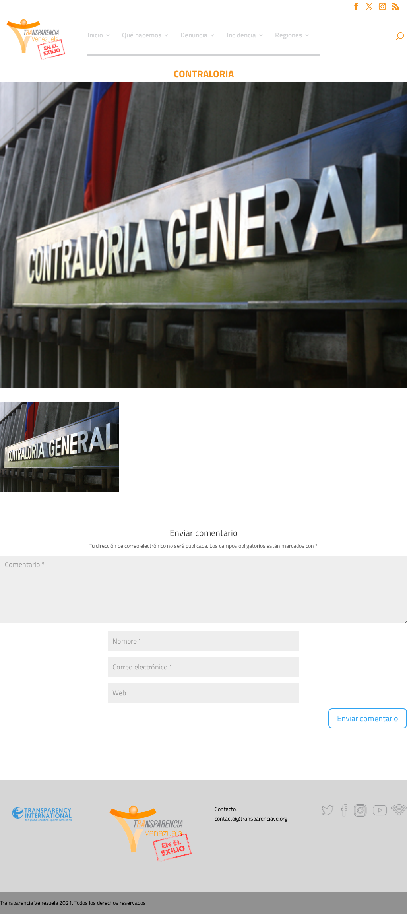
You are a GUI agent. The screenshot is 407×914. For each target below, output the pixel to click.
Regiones (288, 36)
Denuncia (193, 36)
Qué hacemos (141, 36)
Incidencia (241, 36)
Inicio (95, 36)
